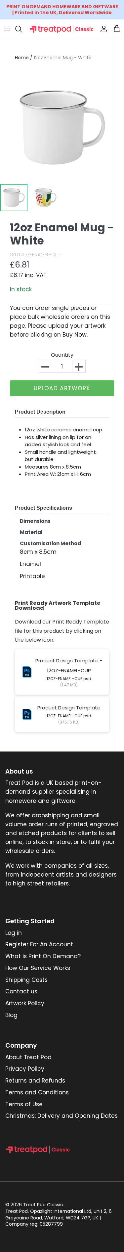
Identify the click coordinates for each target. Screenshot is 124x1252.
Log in (13, 933)
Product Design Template (69, 707)
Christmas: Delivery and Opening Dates (61, 1116)
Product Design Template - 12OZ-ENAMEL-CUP (69, 665)
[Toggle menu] (7, 29)
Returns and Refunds (35, 1081)
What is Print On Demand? (43, 956)
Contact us (21, 991)
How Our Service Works (37, 968)
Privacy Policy (24, 1069)
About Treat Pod (28, 1057)
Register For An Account (39, 944)
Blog (11, 1015)
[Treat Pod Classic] (62, 29)
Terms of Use (24, 1104)
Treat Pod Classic (43, 1204)
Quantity (62, 355)
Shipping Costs (26, 980)
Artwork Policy (24, 1003)
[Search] (22, 29)
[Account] (102, 29)
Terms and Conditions (37, 1092)
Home (22, 57)
